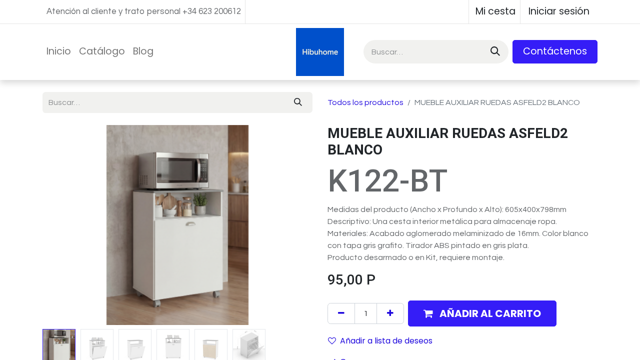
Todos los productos (366, 102)
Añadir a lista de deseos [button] (386, 340)
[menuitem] (58, 51)
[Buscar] (494, 52)
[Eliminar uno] (341, 313)
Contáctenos (555, 51)
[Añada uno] (390, 313)
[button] (62, 225)
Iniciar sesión (559, 11)
